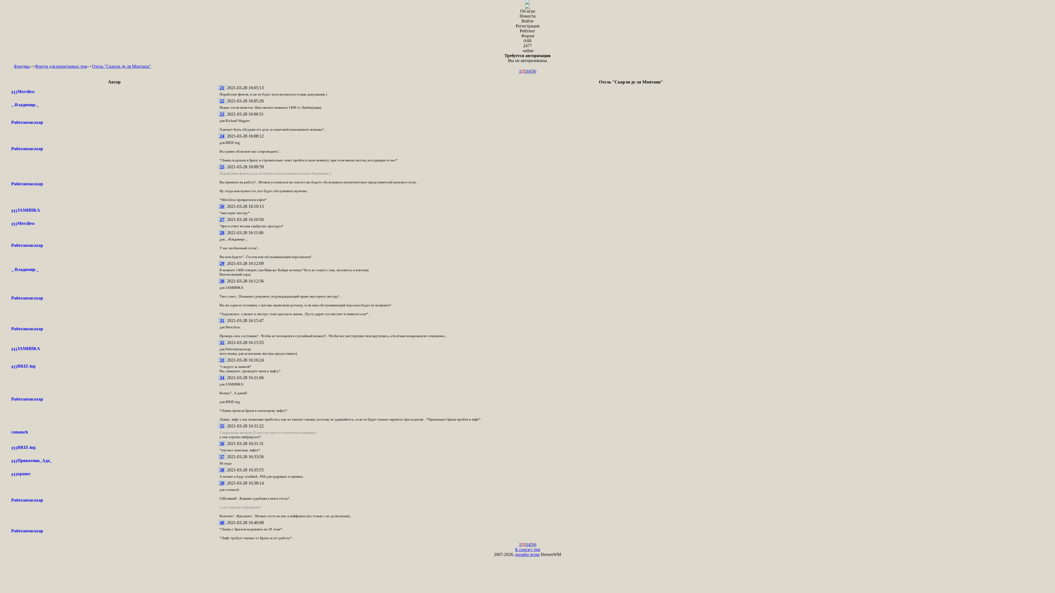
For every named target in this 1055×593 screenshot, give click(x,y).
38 (222, 470)
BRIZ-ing (26, 366)
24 (222, 136)
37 (222, 456)
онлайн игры (527, 554)
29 (222, 263)
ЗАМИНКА (28, 210)
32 (222, 342)
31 (222, 320)
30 (222, 281)
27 (222, 219)
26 (222, 206)
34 (222, 377)
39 (222, 483)
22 (222, 101)
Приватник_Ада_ (34, 460)
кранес (24, 473)
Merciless (26, 91)
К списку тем (527, 549)
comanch (19, 432)
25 (222, 166)
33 (222, 360)
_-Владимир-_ (25, 104)
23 (222, 114)
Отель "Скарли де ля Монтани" (121, 66)
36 (222, 443)
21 (222, 87)
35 (222, 426)
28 (222, 232)
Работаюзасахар (27, 122)
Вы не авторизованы (527, 58)
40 (222, 522)
